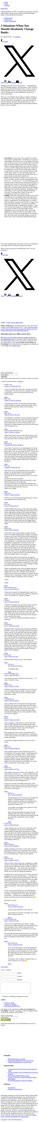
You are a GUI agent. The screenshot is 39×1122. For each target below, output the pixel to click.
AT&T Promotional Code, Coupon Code (19, 1062)
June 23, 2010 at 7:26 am (11, 920)
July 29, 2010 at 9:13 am (15, 666)
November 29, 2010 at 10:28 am (13, 445)
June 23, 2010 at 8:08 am (11, 846)
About (6, 4)
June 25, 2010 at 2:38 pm (11, 700)
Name (20, 973)
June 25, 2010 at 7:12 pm (11, 686)
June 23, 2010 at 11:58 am (15, 906)
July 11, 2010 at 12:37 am (11, 626)
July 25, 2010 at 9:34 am (11, 589)
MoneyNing (4, 8)
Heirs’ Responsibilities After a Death (18, 1075)
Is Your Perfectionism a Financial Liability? (20, 1080)
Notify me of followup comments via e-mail (15, 996)
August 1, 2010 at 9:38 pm (12, 495)
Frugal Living (8, 18)
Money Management (10, 21)
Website (20, 980)
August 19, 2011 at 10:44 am (12, 400)
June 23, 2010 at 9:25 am (11, 825)
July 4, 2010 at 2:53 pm (11, 656)
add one (20, 381)
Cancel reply (4, 967)
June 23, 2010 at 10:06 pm (12, 748)
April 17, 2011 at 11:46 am (12, 432)
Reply (6, 397)
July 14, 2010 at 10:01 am (11, 602)
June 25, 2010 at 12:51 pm (12, 720)
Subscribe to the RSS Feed (12, 1006)
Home (6, 2)
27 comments (16, 37)
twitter (7, 345)
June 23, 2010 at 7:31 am (11, 860)
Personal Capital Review (15, 1089)
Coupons (7, 5)
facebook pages (16, 345)
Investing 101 (8, 19)
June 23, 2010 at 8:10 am (15, 944)
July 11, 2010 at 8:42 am (15, 794)
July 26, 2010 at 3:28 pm (11, 530)
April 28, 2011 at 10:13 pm (12, 414)
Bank (8, 322)
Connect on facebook (10, 1004)
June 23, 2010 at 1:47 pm (11, 769)
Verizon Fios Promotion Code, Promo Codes (21, 1060)
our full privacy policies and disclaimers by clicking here (18, 1115)
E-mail (20, 976)
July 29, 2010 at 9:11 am (11, 506)
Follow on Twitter (9, 1003)
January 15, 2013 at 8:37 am (12, 386)
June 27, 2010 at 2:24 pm (11, 675)
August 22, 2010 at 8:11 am (12, 467)
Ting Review (11, 1087)
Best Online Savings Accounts (16, 1059)
